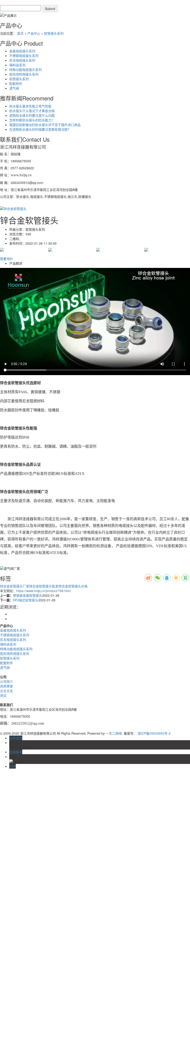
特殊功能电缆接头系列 (25, 69)
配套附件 (15, 83)
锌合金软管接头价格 (73, 586)
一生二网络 (114, 733)
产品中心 (33, 33)
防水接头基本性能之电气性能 (30, 106)
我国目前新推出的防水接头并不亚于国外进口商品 (45, 124)
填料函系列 (17, 65)
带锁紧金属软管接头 (27, 595)
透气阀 (14, 88)
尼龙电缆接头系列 (22, 60)
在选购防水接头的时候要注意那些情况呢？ (40, 129)
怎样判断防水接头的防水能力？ (32, 120)
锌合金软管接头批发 (43, 586)
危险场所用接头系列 (23, 74)
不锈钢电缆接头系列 (23, 55)
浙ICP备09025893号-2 (154, 733)
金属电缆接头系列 (22, 51)
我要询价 (6, 258)
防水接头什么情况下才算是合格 (32, 110)
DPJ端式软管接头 (25, 600)
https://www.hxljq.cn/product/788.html (43, 590)
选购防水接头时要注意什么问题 (32, 115)
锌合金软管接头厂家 (14, 586)
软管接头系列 (53, 33)
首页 (20, 33)
